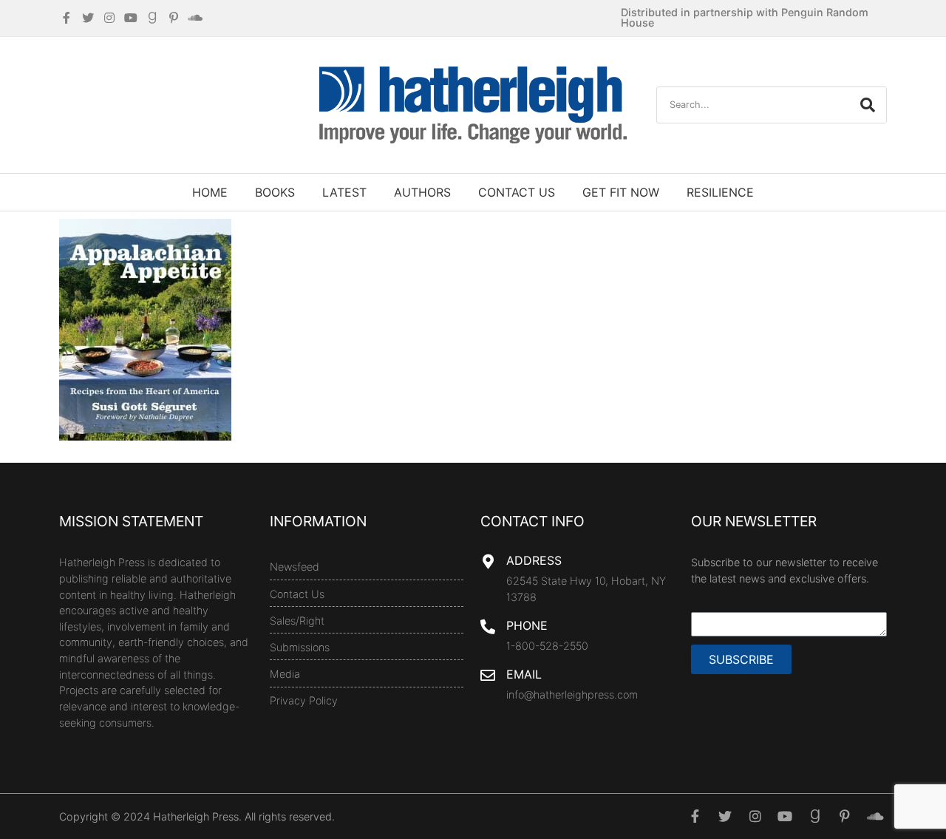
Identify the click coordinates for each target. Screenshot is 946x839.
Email (524, 674)
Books (275, 192)
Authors (422, 192)
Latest (344, 192)
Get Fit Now (620, 192)
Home (210, 192)
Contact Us (516, 192)
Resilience (720, 192)
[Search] (867, 105)
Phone (527, 625)
